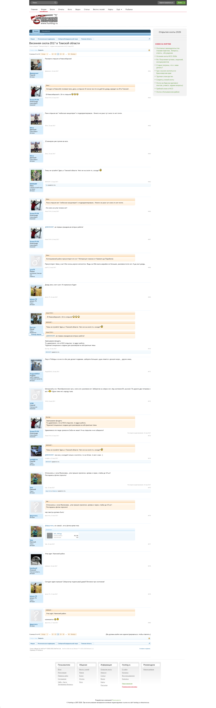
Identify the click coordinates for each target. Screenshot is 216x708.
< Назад (43, 54)
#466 (149, 211)
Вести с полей (99, 9)
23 (55, 54)
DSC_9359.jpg (58, 533)
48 (69, 54)
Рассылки (104, 685)
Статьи (87, 9)
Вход (59, 669)
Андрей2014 (34, 374)
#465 (149, 181)
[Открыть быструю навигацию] (149, 39)
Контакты (125, 673)
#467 (149, 239)
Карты (110, 9)
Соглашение (62, 679)
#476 (149, 515)
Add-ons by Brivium (78, 648)
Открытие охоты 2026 (170, 32)
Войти (180, 2)
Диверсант (34, 73)
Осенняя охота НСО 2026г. (166, 56)
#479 (149, 594)
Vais (31, 487)
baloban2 (33, 568)
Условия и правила (144, 648)
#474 (149, 458)
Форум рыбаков (148, 669)
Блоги (52, 9)
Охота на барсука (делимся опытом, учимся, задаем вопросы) (169, 84)
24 (58, 54)
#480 (149, 622)
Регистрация (62, 673)
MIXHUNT (33, 184)
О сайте (124, 669)
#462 (149, 97)
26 (63, 54)
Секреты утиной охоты (165, 80)
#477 (149, 544)
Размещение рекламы (129, 687)
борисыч (55, 491)
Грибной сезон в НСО (164, 89)
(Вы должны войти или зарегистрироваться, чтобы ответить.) (128, 634)
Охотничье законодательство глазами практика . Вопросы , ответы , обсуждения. (167, 50)
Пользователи (46, 31)
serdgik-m (34, 459)
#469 (149, 297)
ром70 (32, 270)
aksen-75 (33, 299)
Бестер (33, 327)
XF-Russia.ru (39, 650)
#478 (149, 566)
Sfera (32, 128)
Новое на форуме (163, 44)
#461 (149, 71)
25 (60, 54)
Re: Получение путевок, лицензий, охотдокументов (169, 61)
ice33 (65, 46)
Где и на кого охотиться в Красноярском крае (166, 72)
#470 (149, 348)
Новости (103, 673)
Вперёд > (73, 54)
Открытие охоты (106, 669)
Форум (43, 9)
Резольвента (116, 700)
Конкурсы (125, 679)
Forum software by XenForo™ (45, 648)
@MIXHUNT (49, 227)
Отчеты (61, 9)
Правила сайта (63, 676)
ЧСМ (32, 403)
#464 (149, 153)
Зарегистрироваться (166, 2)
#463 (149, 125)
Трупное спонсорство (164, 76)
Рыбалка (129, 9)
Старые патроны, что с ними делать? (167, 66)
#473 (149, 435)
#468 (149, 267)
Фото (70, 9)
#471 (149, 371)
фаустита (48, 491)
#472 (149, 401)
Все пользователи (128, 676)
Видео (77, 9)
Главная (34, 9)
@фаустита (49, 525)
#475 (149, 487)
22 (52, 54)
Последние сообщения (37, 34)
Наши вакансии (127, 683)
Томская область (44, 46)
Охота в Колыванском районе (167, 92)
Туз (47, 185)
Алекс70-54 (34, 100)
